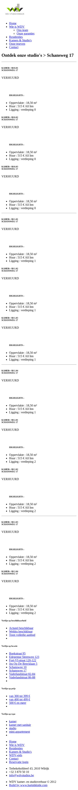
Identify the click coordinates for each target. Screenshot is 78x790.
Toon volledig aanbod (22, 634)
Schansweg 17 (18, 670)
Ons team (22, 30)
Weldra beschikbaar (21, 631)
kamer (12, 721)
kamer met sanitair (20, 724)
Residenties (16, 37)
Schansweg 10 (18, 667)
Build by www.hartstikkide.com (28, 785)
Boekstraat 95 (17, 653)
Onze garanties (25, 33)
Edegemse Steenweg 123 (24, 656)
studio (12, 728)
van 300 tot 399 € (19, 696)
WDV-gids (15, 755)
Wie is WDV (17, 26)
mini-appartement (19, 731)
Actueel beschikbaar (21, 628)
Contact (13, 47)
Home (12, 23)
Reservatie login (18, 762)
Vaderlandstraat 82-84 (22, 674)
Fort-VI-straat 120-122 (22, 660)
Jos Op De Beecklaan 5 (23, 663)
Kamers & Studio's (20, 40)
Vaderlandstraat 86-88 (22, 677)
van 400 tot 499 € (19, 699)
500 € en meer (17, 702)
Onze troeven (17, 43)
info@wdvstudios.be (21, 775)
